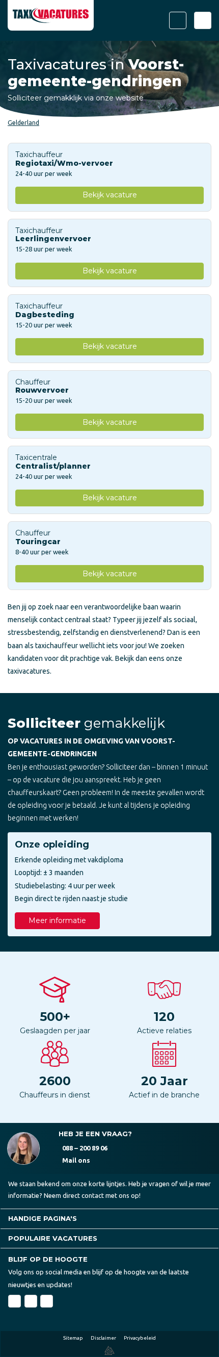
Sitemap (73, 1338)
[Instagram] (46, 1301)
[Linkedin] (30, 1301)
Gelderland (23, 122)
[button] (109, 1218)
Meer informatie (57, 920)
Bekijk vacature (110, 194)
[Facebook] (14, 1301)
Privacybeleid (140, 1338)
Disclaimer (103, 1338)
